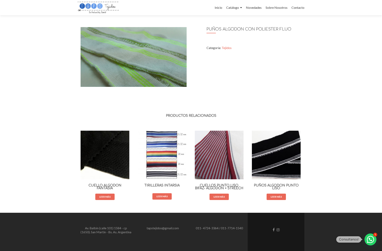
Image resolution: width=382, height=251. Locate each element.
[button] (370, 239)
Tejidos (227, 48)
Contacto (297, 7)
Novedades (254, 7)
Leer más (105, 196)
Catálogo (232, 7)
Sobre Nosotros (276, 7)
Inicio (218, 7)
